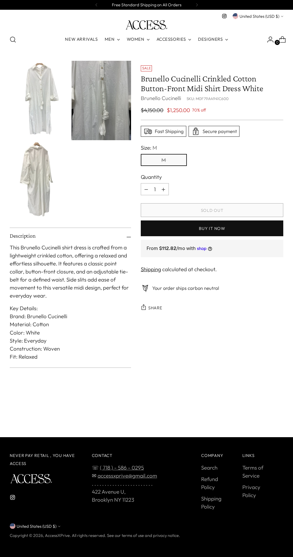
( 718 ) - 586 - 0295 (122, 467)
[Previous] (96, 5)
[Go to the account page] (268, 39)
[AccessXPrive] (146, 25)
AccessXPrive (57, 535)
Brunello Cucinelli (161, 98)
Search (209, 467)
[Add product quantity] (163, 189)
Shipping (151, 269)
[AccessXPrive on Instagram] (224, 16)
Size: (149, 147)
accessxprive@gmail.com (127, 475)
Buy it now (212, 228)
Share (155, 307)
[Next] (197, 5)
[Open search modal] (13, 39)
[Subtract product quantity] (146, 189)
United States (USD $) (259, 16)
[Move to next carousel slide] (278, 417)
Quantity (151, 176)
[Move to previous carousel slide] (265, 418)
